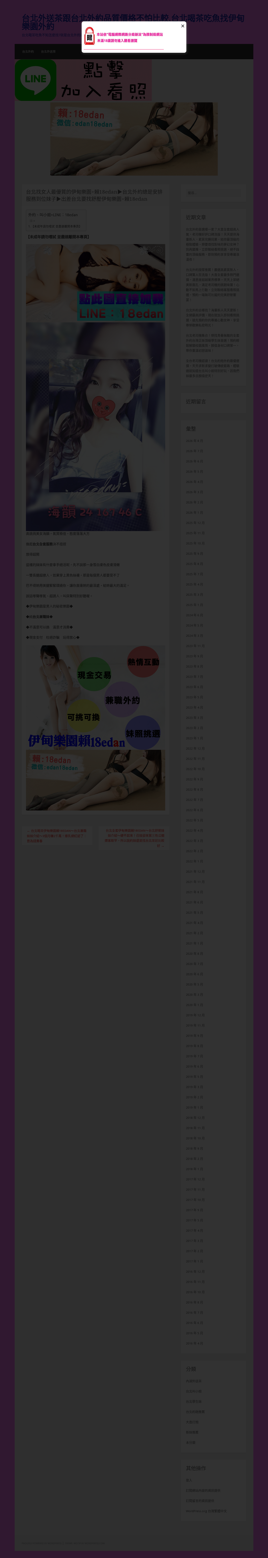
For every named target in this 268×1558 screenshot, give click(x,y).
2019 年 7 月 (194, 1056)
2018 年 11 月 (195, 1128)
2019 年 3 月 (194, 1087)
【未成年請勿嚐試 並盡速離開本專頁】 (56, 226)
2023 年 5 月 (194, 697)
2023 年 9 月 (194, 656)
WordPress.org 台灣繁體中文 (206, 1511)
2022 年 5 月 (194, 820)
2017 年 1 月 (194, 1261)
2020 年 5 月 (194, 984)
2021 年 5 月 (194, 913)
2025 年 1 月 (194, 605)
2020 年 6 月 (194, 974)
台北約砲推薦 (195, 1412)
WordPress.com (95, 1543)
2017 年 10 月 (195, 1200)
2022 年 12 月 (195, 748)
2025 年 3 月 (194, 595)
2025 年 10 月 (195, 543)
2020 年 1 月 (194, 1005)
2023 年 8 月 (194, 666)
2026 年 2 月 (194, 502)
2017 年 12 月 (195, 1179)
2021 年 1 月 (194, 943)
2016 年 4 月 (194, 1343)
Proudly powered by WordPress (42, 1543)
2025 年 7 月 (194, 574)
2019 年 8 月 (194, 1046)
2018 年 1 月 (194, 1169)
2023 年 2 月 (194, 728)
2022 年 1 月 (194, 861)
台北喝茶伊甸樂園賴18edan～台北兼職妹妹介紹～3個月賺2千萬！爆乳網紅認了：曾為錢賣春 (57, 836)
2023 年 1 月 (194, 738)
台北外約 (28, 51)
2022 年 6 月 (194, 810)
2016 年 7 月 (194, 1313)
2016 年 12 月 (195, 1272)
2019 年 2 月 (194, 1097)
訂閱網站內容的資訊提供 (203, 1490)
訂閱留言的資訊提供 (200, 1501)
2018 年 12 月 (195, 1118)
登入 (189, 1480)
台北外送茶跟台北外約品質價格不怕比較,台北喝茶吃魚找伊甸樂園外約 (133, 22)
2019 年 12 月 (195, 1015)
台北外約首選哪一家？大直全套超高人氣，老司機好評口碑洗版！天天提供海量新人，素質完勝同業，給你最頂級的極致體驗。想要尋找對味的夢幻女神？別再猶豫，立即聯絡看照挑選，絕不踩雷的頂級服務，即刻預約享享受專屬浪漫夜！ (212, 244)
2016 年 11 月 (195, 1282)
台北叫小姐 (194, 1391)
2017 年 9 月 (194, 1210)
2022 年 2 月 (194, 851)
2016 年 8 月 (194, 1302)
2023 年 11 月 (195, 646)
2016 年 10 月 (195, 1292)
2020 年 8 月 (194, 954)
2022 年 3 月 (194, 841)
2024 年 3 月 (194, 636)
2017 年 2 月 (194, 1251)
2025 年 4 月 (194, 584)
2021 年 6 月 (194, 902)
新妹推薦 (192, 1432)
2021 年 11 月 (195, 882)
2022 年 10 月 (195, 769)
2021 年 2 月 (194, 933)
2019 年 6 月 (194, 1066)
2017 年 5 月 (194, 1220)
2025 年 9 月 (194, 554)
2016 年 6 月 (194, 1323)
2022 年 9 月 (194, 779)
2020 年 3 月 (194, 995)
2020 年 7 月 (194, 964)
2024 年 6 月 (194, 615)
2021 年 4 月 (194, 923)
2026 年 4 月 (194, 482)
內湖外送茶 (194, 1381)
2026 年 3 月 (194, 492)
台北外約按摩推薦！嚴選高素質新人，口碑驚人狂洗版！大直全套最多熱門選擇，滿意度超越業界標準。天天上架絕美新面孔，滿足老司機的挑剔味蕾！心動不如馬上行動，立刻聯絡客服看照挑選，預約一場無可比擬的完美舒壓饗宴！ (212, 285)
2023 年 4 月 (194, 707)
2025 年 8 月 (194, 564)
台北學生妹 (194, 1402)
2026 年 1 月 (194, 513)
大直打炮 (192, 1422)
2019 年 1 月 (194, 1107)
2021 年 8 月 (194, 892)
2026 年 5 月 (194, 471)
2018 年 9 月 (194, 1148)
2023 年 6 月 (194, 687)
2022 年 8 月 (194, 789)
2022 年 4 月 (194, 830)
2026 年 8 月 (194, 441)
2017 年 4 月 (194, 1231)
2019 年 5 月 (194, 1077)
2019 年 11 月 (195, 1025)
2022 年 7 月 (194, 800)
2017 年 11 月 (195, 1189)
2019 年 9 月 (194, 1036)
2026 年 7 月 (194, 451)
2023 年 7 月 (194, 677)
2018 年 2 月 (194, 1159)
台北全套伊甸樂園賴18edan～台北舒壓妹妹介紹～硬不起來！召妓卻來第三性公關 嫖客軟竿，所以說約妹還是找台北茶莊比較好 (136, 838)
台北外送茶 (48, 51)
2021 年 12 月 (195, 872)
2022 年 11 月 (195, 759)
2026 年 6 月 (194, 461)
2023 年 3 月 (194, 718)
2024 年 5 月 (194, 625)
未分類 (190, 1443)
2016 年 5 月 (194, 1333)
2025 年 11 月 (195, 533)
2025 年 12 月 (195, 523)
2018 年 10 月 (195, 1138)
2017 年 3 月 (194, 1241)
